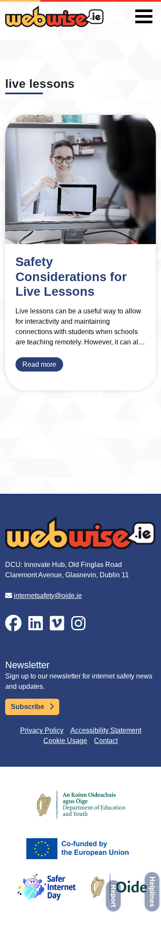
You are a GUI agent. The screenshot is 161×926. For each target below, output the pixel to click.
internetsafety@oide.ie (48, 595)
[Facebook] (13, 623)
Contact (106, 740)
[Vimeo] (57, 623)
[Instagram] (78, 623)
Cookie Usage (65, 740)
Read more (39, 364)
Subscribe (28, 706)
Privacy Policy (42, 730)
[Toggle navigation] (144, 16)
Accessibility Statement (105, 730)
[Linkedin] (35, 623)
